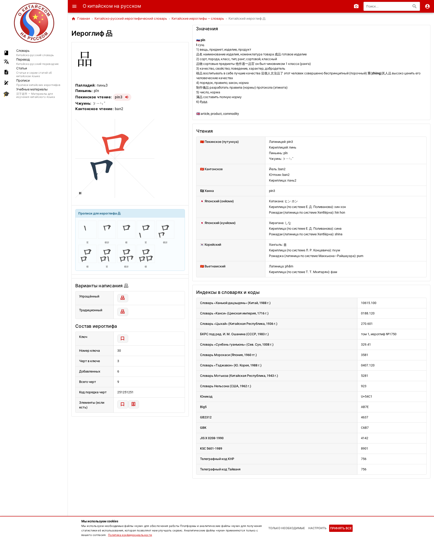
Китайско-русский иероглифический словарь (130, 19)
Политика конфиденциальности (130, 535)
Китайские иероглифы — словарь (198, 19)
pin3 (118, 97)
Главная (80, 19)
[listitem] (34, 52)
